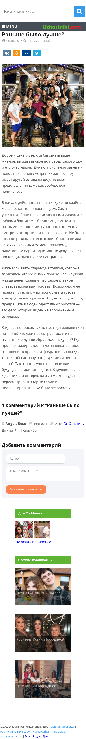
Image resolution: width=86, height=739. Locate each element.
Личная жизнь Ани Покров (39, 593)
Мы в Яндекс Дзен (37, 736)
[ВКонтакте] (6, 53)
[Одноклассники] (16, 53)
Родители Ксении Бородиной (40, 639)
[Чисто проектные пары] (24, 536)
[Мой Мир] (26, 53)
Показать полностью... (34, 541)
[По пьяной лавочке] (42, 536)
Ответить (75, 423)
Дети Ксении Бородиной (36, 685)
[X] (36, 53)
